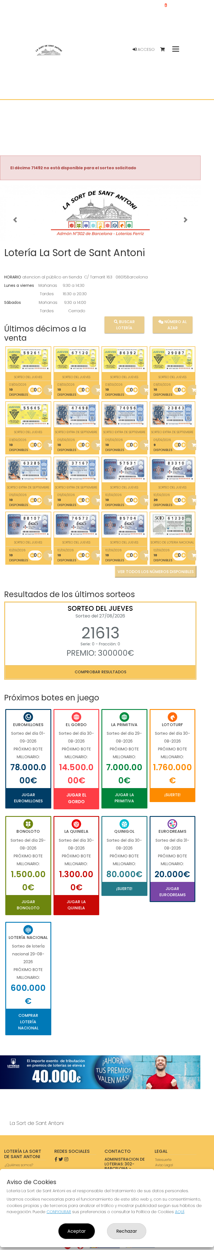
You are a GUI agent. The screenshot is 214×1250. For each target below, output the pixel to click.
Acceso (146, 49)
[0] (165, 49)
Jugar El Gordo (76, 798)
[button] (15, 220)
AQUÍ (179, 1212)
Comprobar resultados (100, 672)
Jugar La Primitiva (124, 798)
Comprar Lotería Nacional (28, 1022)
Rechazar (126, 1231)
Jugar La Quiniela (76, 905)
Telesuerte (163, 1159)
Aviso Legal (164, 1165)
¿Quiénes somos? (19, 1165)
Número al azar (175, 324)
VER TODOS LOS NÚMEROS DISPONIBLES (156, 571)
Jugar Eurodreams (172, 892)
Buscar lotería (125, 324)
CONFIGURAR (59, 1212)
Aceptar (76, 1231)
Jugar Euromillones (28, 798)
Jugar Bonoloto (28, 905)
